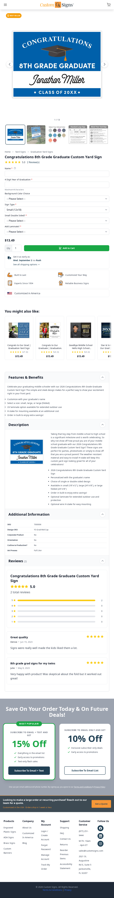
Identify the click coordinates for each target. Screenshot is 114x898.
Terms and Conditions (83, 787)
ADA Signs (9, 837)
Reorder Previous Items (64, 854)
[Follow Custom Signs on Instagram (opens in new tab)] (100, 844)
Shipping (64, 827)
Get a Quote (101, 803)
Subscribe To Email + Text (29, 770)
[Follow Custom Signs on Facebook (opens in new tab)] (100, 828)
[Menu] (5, 5)
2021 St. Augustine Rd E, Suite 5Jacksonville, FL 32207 (85, 864)
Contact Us (65, 838)
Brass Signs (9, 843)
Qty (8, 248)
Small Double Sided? (16, 215)
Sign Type (10, 204)
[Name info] (15, 168)
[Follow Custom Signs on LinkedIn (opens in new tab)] (100, 836)
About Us (26, 827)
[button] (9, 64)
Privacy (67, 890)
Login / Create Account (45, 835)
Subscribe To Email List (85, 770)
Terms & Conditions (52, 890)
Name (8, 168)
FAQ (62, 833)
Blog (24, 843)
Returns (64, 844)
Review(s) (33, 162)
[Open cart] (109, 5)
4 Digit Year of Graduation (18, 179)
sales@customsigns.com (91, 850)
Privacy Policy (99, 787)
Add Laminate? (13, 226)
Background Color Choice (17, 193)
